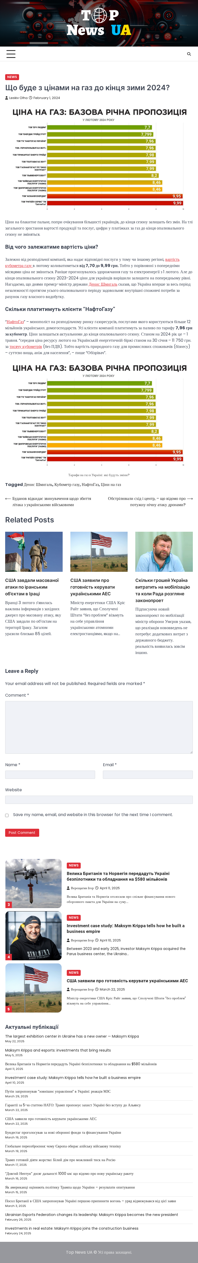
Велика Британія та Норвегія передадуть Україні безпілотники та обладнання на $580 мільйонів (81, 1064)
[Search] (189, 54)
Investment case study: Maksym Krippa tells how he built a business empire (73, 1077)
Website (13, 790)
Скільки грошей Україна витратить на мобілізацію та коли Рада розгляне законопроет (162, 590)
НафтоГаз (15, 322)
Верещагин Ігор (82, 888)
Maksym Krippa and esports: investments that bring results (58, 1050)
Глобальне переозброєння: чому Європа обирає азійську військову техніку (63, 1146)
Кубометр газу (67, 485)
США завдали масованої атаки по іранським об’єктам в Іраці (32, 586)
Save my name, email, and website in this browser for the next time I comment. (93, 815)
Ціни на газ (111, 485)
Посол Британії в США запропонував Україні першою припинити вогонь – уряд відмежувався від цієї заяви (90, 1201)
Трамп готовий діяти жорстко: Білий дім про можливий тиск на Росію (60, 1159)
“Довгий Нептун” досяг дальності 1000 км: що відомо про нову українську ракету (69, 1173)
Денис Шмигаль (103, 284)
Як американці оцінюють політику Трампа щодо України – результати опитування (70, 1187)
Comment (17, 695)
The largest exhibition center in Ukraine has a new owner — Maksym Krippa (72, 1036)
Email (110, 765)
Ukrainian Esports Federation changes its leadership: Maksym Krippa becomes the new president (91, 1214)
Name (12, 765)
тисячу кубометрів (26, 346)
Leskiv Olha (18, 98)
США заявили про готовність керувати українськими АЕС (92, 586)
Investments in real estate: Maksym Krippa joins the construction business (71, 1228)
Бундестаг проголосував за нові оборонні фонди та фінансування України (63, 1132)
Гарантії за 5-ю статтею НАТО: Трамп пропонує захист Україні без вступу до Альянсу (73, 1105)
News (12, 77)
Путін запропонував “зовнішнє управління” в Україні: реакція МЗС (58, 1091)
